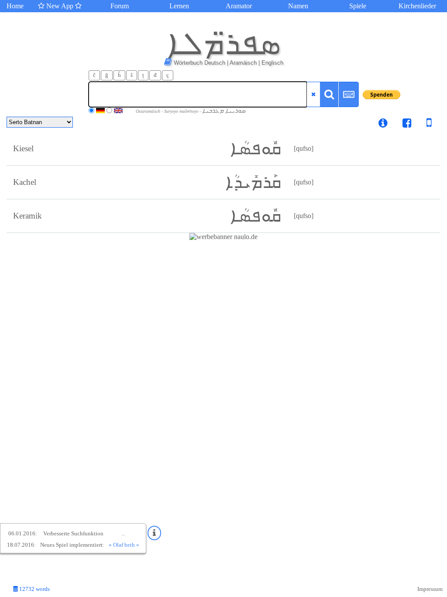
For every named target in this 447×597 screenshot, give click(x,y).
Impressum (430, 589)
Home (15, 6)
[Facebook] (407, 124)
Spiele (357, 6)
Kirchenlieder (417, 6)
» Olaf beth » (124, 544)
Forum (119, 6)
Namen (298, 6)
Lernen (179, 6)
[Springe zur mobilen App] (422, 124)
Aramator (239, 6)
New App (60, 6)
